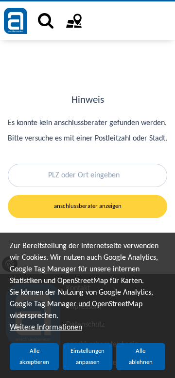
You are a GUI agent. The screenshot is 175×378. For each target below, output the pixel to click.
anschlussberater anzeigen (88, 206)
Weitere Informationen (46, 327)
